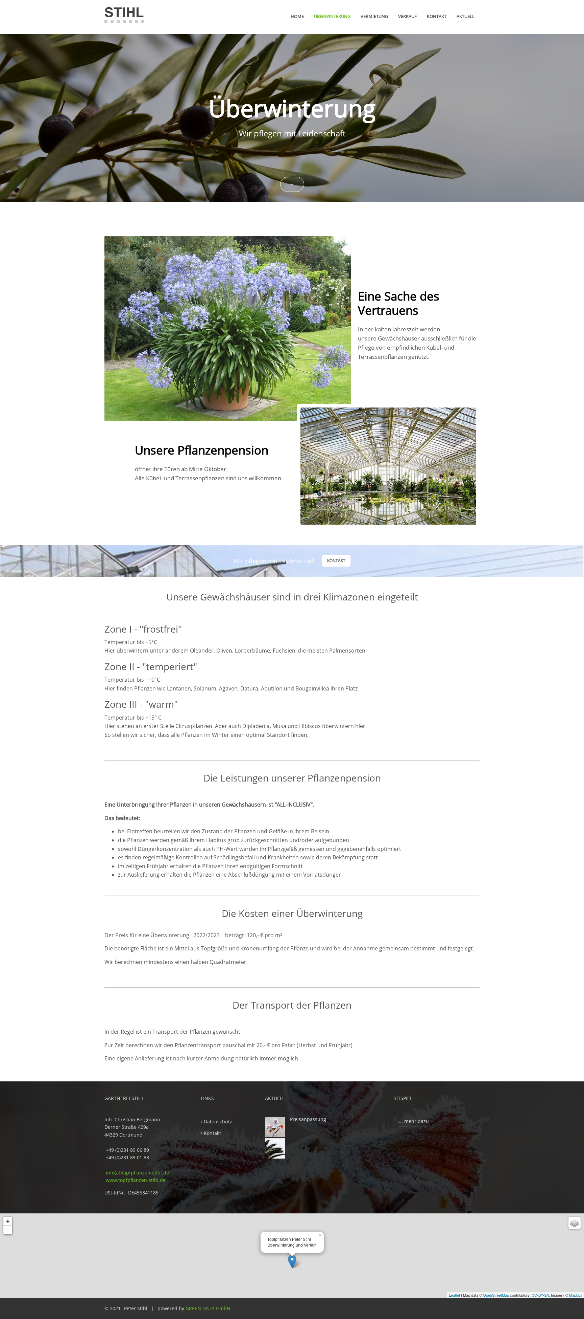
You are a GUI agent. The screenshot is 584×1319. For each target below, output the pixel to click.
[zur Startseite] (124, 15)
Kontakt (436, 16)
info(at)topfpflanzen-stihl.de (136, 1172)
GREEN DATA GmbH (208, 1308)
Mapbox (575, 1295)
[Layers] (574, 1223)
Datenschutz (218, 1121)
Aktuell (465, 16)
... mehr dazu (414, 1121)
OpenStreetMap (496, 1295)
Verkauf (407, 16)
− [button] (8, 1229)
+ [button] (8, 1221)
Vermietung (374, 16)
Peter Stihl (135, 1308)
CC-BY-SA (540, 1295)
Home (297, 16)
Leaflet (454, 1295)
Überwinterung (332, 16)
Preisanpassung (308, 1119)
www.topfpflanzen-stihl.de (136, 1180)
